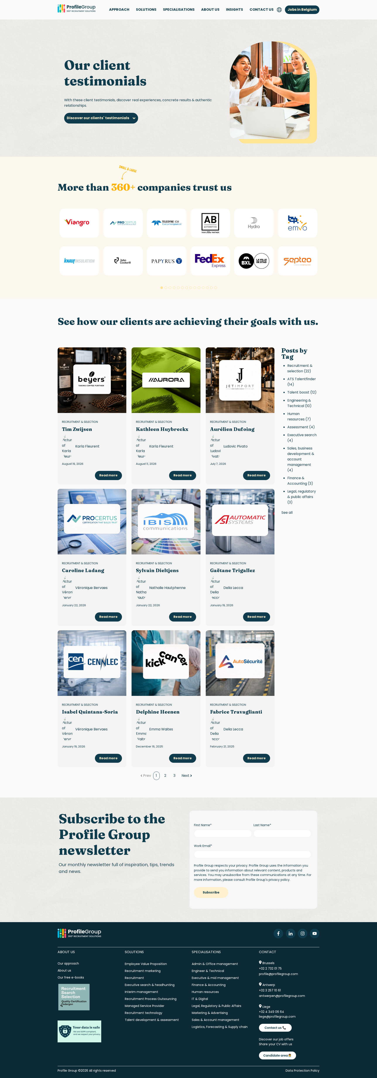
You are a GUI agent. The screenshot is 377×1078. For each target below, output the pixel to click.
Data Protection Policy (302, 1070)
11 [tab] (203, 287)
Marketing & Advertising (210, 1013)
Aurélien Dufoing (232, 429)
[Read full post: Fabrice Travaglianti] (240, 663)
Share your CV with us (275, 1044)
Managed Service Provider (144, 1006)
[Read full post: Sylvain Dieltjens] (166, 521)
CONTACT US (262, 9)
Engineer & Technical (208, 971)
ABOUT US (210, 9)
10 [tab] (199, 287)
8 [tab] (190, 287)
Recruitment (134, 978)
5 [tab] (178, 287)
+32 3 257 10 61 (270, 990)
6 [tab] (182, 287)
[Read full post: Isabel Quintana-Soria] (92, 663)
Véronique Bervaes (91, 587)
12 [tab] (207, 287)
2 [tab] (166, 287)
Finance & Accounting (300, 480)
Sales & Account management (215, 1020)
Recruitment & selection (80, 422)
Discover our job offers (276, 1039)
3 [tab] (170, 287)
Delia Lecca (233, 587)
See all (287, 512)
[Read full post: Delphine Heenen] (166, 663)
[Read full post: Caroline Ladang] (92, 521)
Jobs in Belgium (302, 9)
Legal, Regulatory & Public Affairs (216, 1006)
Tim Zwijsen (77, 429)
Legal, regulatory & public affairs (301, 497)
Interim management (141, 992)
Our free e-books (71, 977)
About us (65, 970)
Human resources (299, 416)
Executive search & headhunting (150, 985)
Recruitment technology (143, 1013)
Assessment (301, 427)
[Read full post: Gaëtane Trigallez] (240, 521)
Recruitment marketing (143, 971)
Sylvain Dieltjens (157, 570)
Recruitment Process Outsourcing (151, 999)
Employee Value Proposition (146, 964)
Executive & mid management (215, 978)
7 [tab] (186, 287)
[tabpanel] (79, 242)
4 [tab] (174, 287)
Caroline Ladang (83, 570)
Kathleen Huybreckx (162, 429)
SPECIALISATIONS (179, 9)
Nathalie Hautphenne (167, 587)
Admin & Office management (215, 964)
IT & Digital (200, 999)
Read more (108, 475)
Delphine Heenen (158, 712)
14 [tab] (215, 287)
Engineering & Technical (299, 403)
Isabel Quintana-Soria (90, 712)
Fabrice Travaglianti (236, 712)
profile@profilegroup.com (278, 974)
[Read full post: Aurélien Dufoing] (240, 380)
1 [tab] (161, 287)
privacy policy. (279, 880)
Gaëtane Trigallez (232, 570)
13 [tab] (211, 287)
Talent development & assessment (152, 1020)
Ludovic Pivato (235, 446)
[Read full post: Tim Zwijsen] (92, 380)
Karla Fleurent (87, 446)
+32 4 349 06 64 (271, 1012)
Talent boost (302, 392)
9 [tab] (195, 287)
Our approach (68, 963)
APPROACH (119, 9)
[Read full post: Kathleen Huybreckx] (166, 380)
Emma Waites (161, 729)
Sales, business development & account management (300, 459)
